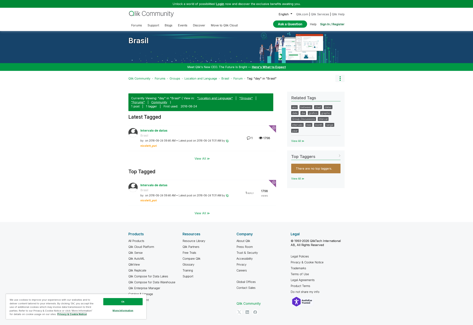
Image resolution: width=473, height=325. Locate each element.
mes (308, 124)
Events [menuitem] (182, 25)
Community (159, 102)
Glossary (188, 264)
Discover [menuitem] (199, 25)
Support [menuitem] (153, 25)
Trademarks (298, 268)
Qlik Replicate (137, 270)
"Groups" (246, 98)
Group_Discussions (303, 119)
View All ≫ (202, 158)
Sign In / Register (332, 24)
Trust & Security (247, 253)
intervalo (297, 124)
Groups (175, 78)
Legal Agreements (303, 280)
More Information (123, 310)
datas (328, 107)
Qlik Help (338, 14)
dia (303, 113)
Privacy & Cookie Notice (307, 262)
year (295, 130)
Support (188, 276)
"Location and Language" (215, 98)
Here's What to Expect (269, 67)
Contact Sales (246, 288)
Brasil (138, 40)
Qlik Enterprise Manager (144, 288)
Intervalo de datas (153, 130)
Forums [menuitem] (136, 25)
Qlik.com (302, 14)
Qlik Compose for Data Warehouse (151, 282)
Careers (241, 270)
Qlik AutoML (136, 258)
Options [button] (340, 78)
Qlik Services (320, 14)
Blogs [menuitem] (168, 25)
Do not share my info (305, 292)
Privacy (241, 264)
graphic (325, 113)
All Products (136, 241)
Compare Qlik (191, 258)
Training (188, 270)
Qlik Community (139, 78)
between (305, 107)
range (329, 124)
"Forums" (138, 102)
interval (323, 119)
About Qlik (243, 241)
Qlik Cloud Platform (141, 247)
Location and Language (200, 78)
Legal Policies (300, 256)
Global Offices (246, 282)
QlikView (134, 264)
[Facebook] (255, 312)
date (295, 113)
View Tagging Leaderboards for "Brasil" (315, 155)
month (318, 124)
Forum (238, 78)
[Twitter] (239, 312)
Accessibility (244, 258)
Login (220, 4)
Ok (123, 301)
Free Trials (189, 253)
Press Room (244, 247)
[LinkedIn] (247, 312)
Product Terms (300, 286)
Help (313, 24)
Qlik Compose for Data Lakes (148, 276)
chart (318, 107)
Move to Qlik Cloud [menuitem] (224, 25)
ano (294, 107)
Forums (160, 78)
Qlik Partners (191, 247)
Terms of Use (300, 274)
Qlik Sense (135, 253)
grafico (313, 113)
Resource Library (194, 241)
